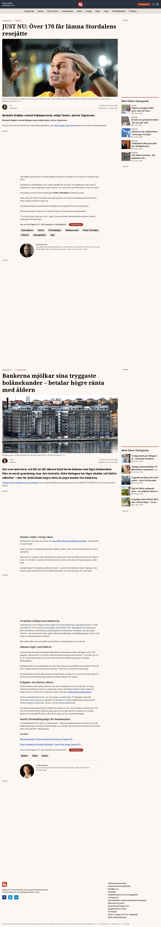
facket (41, 230)
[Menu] (157, 4)
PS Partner (112, 912)
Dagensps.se (7, 21)
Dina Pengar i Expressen (64, 125)
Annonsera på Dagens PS (118, 906)
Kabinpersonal (72, 230)
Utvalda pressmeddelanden (119, 886)
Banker (24, 756)
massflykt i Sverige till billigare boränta (70, 541)
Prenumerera (144, 4)
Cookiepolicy (113, 897)
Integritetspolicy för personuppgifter (123, 895)
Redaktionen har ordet (117, 909)
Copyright (112, 892)
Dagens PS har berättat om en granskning (20, 483)
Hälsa (106, 11)
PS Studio (133, 11)
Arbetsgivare (27, 230)
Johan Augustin (42, 765)
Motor (97, 11)
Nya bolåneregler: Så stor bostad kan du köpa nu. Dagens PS (46, 739)
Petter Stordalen (90, 230)
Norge (45, 756)
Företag (89, 11)
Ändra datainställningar (117, 917)
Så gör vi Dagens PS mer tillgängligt (123, 914)
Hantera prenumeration (117, 883)
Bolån (34, 756)
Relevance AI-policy (116, 903)
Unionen (25, 235)
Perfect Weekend (118, 11)
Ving (52, 235)
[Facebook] (4, 897)
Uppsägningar (39, 235)
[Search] (153, 4)
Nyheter (18, 21)
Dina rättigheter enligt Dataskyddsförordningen (127, 900)
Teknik (79, 11)
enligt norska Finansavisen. (80, 692)
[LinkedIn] (16, 897)
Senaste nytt (29, 11)
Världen (40, 11)
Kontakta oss (113, 889)
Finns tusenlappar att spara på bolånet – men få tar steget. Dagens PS (50, 744)
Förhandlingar (55, 230)
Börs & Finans (52, 11)
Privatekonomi (67, 11)
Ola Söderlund (41, 244)
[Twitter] (10, 897)
